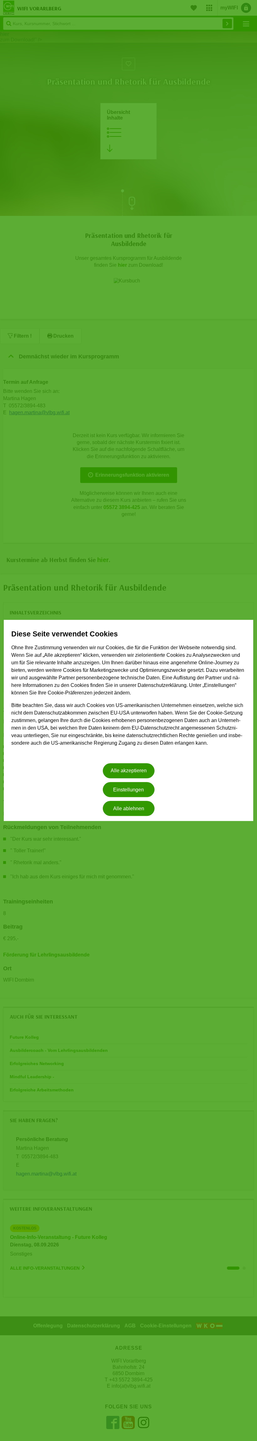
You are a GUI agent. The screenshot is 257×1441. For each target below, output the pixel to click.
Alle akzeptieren (129, 771)
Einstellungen (128, 789)
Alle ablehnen (128, 808)
